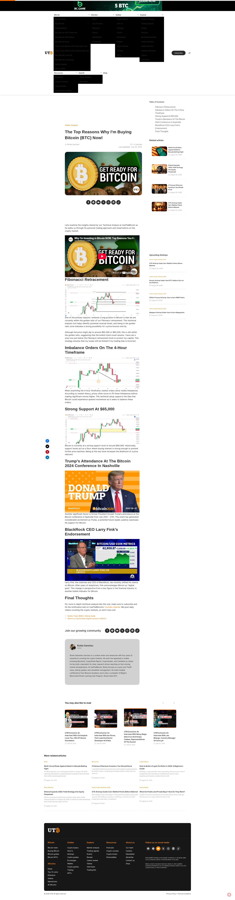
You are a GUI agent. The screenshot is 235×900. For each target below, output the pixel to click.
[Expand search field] (189, 54)
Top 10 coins (53, 872)
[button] (89, 15)
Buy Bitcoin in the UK (63, 55)
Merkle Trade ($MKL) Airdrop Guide (81, 616)
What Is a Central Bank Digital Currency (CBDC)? (87, 619)
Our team (129, 848)
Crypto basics (72, 848)
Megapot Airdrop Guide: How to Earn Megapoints (166, 312)
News (94, 19)
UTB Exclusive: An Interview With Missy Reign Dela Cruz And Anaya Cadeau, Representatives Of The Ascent (135, 737)
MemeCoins (97, 37)
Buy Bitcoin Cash (62, 42)
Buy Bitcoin (59, 23)
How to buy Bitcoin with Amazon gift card (72, 51)
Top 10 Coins (97, 23)
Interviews (145, 60)
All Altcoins (96, 42)
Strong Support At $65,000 (166, 116)
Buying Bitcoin (61, 28)
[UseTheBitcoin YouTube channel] (158, 848)
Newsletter (130, 854)
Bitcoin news (53, 848)
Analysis (74, 125)
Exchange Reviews (149, 37)
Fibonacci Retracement (165, 107)
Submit (81, 73)
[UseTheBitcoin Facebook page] (148, 848)
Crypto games (73, 867)
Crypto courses (112, 851)
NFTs (119, 55)
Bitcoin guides (53, 854)
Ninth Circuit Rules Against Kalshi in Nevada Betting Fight (175, 150)
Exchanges (121, 37)
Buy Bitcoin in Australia (64, 60)
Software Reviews (148, 51)
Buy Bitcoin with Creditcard (66, 33)
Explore (143, 15)
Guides (118, 15)
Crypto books (111, 854)
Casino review (92, 860)
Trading (120, 51)
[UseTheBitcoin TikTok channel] (178, 848)
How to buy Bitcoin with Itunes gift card (71, 46)
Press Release (85, 77)
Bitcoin (57, 15)
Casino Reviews (147, 42)
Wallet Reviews (147, 46)
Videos (144, 55)
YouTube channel (112, 607)
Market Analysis (147, 19)
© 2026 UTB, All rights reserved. (55, 894)
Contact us (130, 860)
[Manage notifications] (229, 895)
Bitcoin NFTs (60, 69)
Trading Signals (147, 23)
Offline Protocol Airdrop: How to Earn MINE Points (167, 297)
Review (90, 857)
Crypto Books (60, 86)
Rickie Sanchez (73, 144)
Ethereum (96, 28)
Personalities (111, 857)
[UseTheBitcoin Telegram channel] (153, 848)
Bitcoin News (60, 19)
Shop (105, 73)
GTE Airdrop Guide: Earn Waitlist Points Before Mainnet (175, 205)
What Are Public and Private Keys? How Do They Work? (162, 792)
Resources (58, 73)
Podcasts (59, 77)
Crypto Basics (122, 19)
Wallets (120, 42)
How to (120, 23)
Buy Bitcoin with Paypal (64, 37)
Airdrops (120, 28)
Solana (95, 33)
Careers (129, 851)
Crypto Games (122, 46)
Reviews (144, 33)
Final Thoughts (161, 131)
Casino (119, 33)
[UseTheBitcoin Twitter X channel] (163, 848)
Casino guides (73, 857)
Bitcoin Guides (61, 64)
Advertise (84, 82)
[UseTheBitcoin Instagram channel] (168, 848)
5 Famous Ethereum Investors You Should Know (175, 187)
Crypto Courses (61, 82)
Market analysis (93, 848)
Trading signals (93, 851)
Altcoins (94, 15)
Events (144, 28)
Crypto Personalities (63, 91)
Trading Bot (91, 870)
